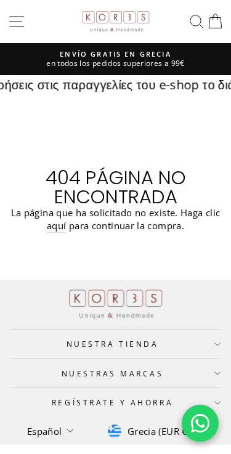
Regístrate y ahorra (112, 402)
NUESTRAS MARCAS (113, 373)
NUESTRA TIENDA (112, 344)
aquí (56, 225)
